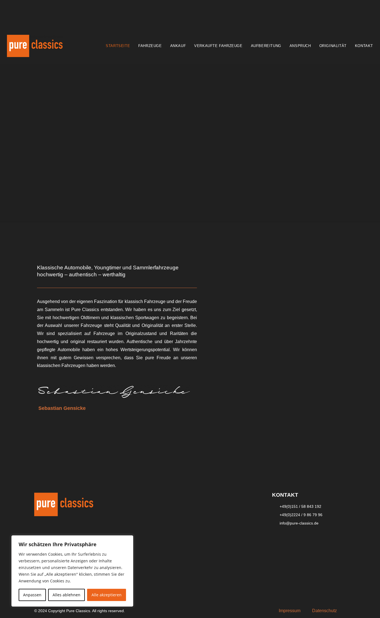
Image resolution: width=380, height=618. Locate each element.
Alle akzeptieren (107, 594)
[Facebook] (279, 539)
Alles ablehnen (66, 594)
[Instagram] (294, 539)
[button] (289, 610)
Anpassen (32, 594)
